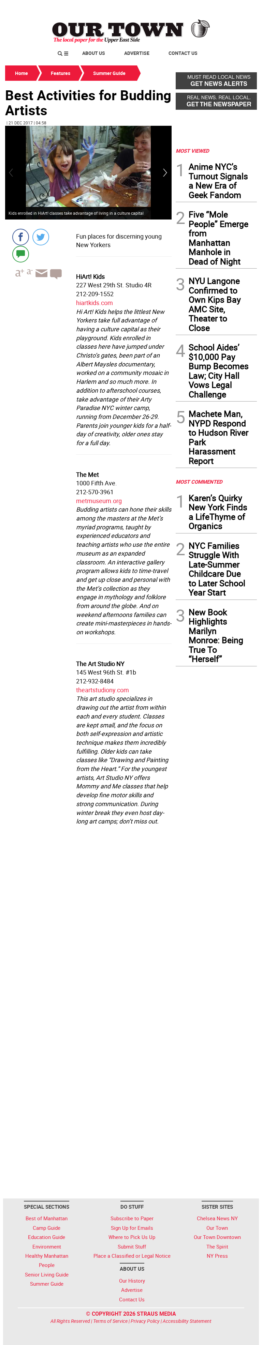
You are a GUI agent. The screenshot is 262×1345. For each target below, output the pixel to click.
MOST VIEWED (192, 150)
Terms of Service (110, 1321)
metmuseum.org (99, 501)
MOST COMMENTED (199, 481)
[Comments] (20, 253)
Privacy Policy (145, 1321)
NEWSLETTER (202, 8)
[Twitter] (40, 237)
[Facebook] (20, 237)
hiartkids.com (94, 303)
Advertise (136, 53)
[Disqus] (88, 921)
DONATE (240, 8)
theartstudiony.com (102, 690)
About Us (93, 53)
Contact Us (183, 53)
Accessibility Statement (187, 1321)
